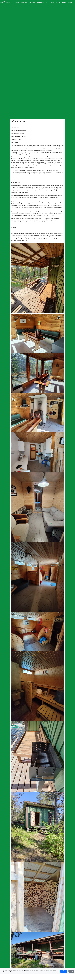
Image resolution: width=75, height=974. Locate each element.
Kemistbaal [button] (24, 2)
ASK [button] (47, 2)
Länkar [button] (64, 2)
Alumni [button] (52, 2)
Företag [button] (58, 2)
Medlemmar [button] (16, 2)
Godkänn (63, 971)
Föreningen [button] (8, 2)
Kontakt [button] (70, 2)
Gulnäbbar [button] (32, 2)
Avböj (71, 971)
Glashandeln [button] (40, 2)
